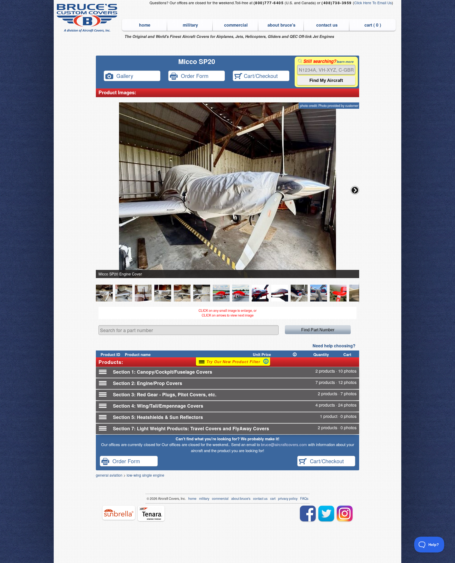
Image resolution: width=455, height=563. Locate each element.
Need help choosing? (334, 345)
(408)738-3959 (337, 2)
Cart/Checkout (260, 75)
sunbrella (118, 513)
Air (160, 498)
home (144, 25)
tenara (151, 513)
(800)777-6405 (269, 2)
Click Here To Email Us (373, 2)
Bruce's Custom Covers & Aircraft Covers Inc (87, 18)
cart (272, 498)
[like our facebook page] (308, 513)
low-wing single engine (145, 475)
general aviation (109, 475)
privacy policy (288, 498)
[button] (355, 190)
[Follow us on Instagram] (345, 513)
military (190, 25)
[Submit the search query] (326, 80)
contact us (327, 25)
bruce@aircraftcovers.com (284, 444)
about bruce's (281, 25)
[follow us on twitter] (326, 513)
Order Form (193, 75)
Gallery (123, 75)
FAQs (304, 498)
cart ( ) (372, 25)
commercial (236, 25)
